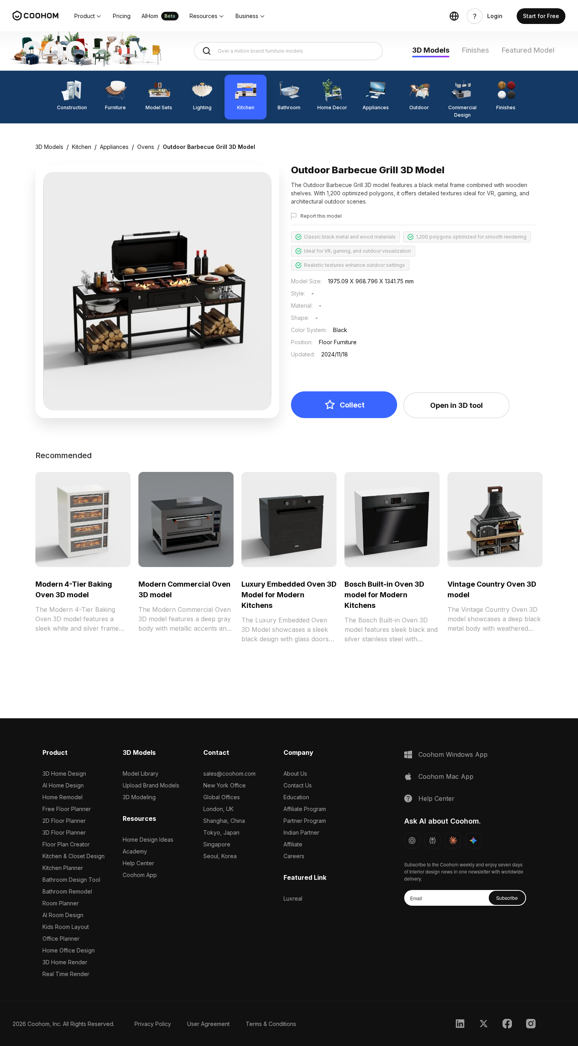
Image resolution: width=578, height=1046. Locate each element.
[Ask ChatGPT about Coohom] (412, 840)
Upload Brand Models (151, 785)
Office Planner (60, 938)
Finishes (475, 50)
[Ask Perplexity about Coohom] (432, 840)
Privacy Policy (152, 1023)
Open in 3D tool (456, 405)
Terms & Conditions (271, 1023)
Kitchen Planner (62, 867)
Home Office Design (68, 950)
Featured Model (528, 50)
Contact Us (297, 785)
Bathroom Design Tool (71, 879)
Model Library (140, 773)
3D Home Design (64, 773)
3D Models (430, 50)
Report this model (321, 216)
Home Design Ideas (148, 839)
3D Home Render (64, 962)
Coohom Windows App (453, 754)
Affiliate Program (304, 809)
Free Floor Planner (66, 809)
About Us (295, 773)
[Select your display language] (454, 16)
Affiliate (292, 844)
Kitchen (81, 146)
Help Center (138, 863)
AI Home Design (63, 785)
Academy (135, 851)
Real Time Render (65, 974)
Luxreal (292, 898)
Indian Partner (301, 832)
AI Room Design (62, 915)
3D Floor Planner (64, 832)
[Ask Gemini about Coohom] (473, 840)
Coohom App (140, 875)
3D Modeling (139, 797)
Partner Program (304, 820)
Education (296, 797)
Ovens (145, 146)
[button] (88, 16)
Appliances (114, 146)
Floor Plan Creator (66, 844)
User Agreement (208, 1023)
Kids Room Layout (65, 926)
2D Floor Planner (64, 820)
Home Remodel (62, 797)
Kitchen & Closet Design (73, 856)
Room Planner (60, 903)
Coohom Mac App (445, 776)
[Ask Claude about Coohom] (453, 840)
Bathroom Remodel (67, 891)
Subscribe (507, 897)
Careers (293, 856)
